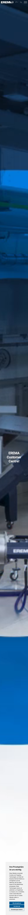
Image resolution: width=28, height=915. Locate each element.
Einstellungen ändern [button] (17, 909)
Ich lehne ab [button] (17, 906)
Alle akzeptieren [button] (17, 903)
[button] (16, 2)
